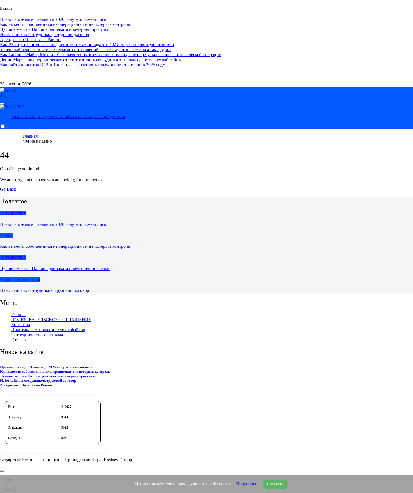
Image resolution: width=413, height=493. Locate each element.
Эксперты (34, 116)
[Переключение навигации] (2, 103)
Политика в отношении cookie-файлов (48, 329)
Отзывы (77, 116)
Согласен (275, 484)
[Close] (2, 471)
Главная (18, 314)
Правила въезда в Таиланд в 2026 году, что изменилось (53, 224)
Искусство (95, 116)
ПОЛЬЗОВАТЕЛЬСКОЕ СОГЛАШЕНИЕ (51, 319)
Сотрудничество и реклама (70, 74)
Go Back (8, 189)
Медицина (115, 116)
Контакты (31, 74)
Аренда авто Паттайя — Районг (26, 385)
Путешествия (56, 116)
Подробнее (246, 483)
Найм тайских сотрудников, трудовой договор (44, 290)
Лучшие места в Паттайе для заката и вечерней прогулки (55, 268)
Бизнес (17, 116)
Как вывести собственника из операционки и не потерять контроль (65, 246)
